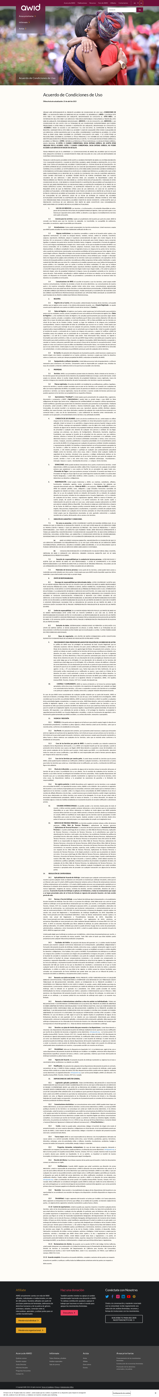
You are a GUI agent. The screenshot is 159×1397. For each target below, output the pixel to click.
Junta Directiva (21, 1364)
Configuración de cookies (121, 1393)
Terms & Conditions (48, 1387)
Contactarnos (123, 3)
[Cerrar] (155, 1393)
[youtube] (128, 1297)
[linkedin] (123, 1297)
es (141, 3)
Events (85, 1367)
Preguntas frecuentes (23, 1371)
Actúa (21, 28)
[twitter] (107, 1297)
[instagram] (118, 1297)
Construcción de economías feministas (129, 1363)
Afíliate (85, 1361)
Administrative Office (67, 1387)
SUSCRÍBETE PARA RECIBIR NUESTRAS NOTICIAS (124, 1319)
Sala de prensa (54, 1364)
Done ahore (87, 1364)
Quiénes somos (21, 1358)
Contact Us (19, 1374)
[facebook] (112, 1297)
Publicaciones (82, 3)
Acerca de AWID (69, 3)
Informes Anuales (22, 1367)
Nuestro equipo (21, 1361)
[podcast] (134, 1297)
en (135, 3)
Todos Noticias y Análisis (57, 1358)
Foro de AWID (103, 3)
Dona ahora (68, 1313)
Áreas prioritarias (26, 16)
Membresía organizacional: (29, 1330)
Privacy (57, 1387)
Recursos (92, 3)
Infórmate (23, 22)
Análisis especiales (55, 1361)
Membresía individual (27, 1320)
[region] (79, 1393)
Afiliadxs (113, 3)
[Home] (31, 7)
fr (138, 3)
